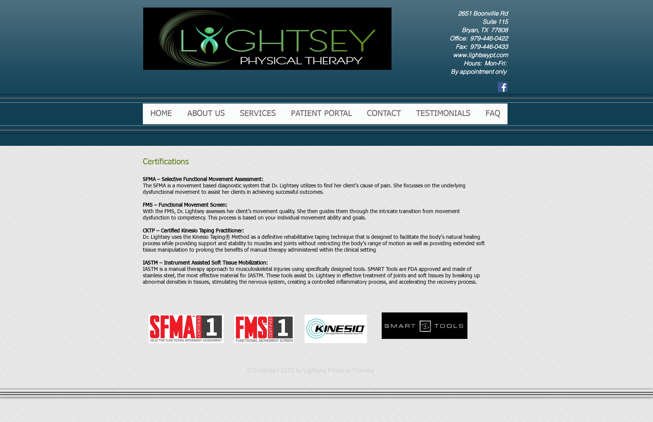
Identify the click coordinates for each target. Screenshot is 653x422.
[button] (205, 114)
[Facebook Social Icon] (503, 87)
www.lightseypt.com (480, 55)
